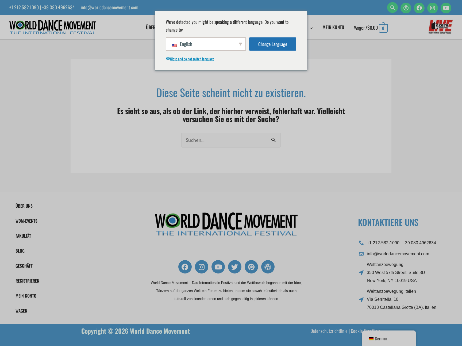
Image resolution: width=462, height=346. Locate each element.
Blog (20, 251)
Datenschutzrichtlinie (329, 330)
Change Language (272, 44)
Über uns (24, 206)
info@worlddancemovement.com (109, 7)
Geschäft (24, 266)
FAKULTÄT (23, 236)
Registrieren (27, 280)
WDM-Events (26, 221)
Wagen (21, 310)
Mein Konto (26, 295)
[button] (392, 7)
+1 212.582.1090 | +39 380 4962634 (42, 7)
